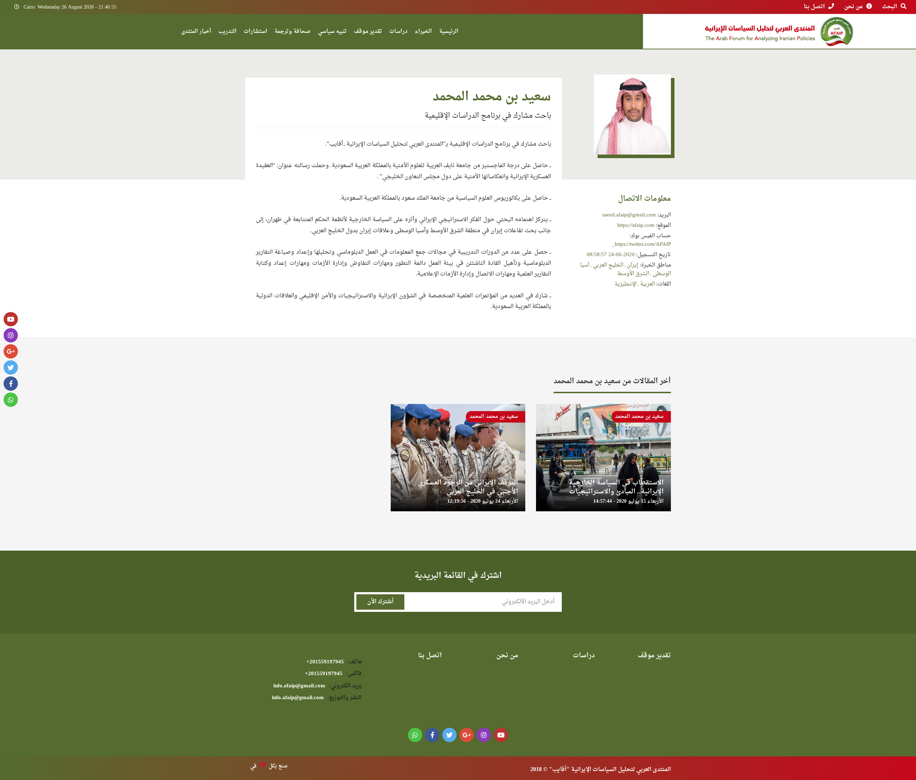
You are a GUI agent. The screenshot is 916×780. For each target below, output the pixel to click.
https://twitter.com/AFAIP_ (641, 244)
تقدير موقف (368, 32)
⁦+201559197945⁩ (334, 662)
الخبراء (423, 32)
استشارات (255, 32)
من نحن (853, 6)
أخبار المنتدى (196, 32)
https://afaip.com (635, 225)
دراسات (398, 32)
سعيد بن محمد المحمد (639, 416)
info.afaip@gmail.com (317, 686)
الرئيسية (448, 32)
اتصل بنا (814, 6)
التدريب (227, 32)
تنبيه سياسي (332, 32)
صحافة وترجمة (292, 32)
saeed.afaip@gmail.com (629, 215)
